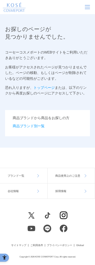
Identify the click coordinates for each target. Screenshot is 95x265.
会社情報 (13, 191)
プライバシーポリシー (59, 245)
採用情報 (60, 191)
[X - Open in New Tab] (31, 215)
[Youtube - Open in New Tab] (31, 228)
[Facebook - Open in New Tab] (48, 215)
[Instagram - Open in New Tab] (63, 215)
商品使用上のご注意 (67, 175)
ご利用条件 (36, 245)
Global (80, 245)
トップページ (44, 88)
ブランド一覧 (16, 175)
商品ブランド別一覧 (29, 126)
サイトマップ (18, 245)
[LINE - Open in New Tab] (48, 228)
